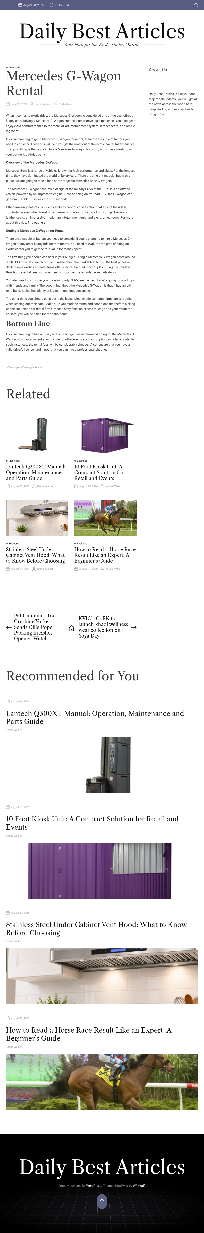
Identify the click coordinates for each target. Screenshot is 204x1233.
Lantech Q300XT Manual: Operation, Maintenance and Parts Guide (36, 472)
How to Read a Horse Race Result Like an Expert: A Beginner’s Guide (105, 555)
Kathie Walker (43, 104)
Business (82, 460)
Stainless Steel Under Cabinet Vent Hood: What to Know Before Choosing (35, 555)
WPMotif (139, 1186)
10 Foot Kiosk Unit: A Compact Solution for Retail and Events (98, 472)
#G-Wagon (13, 367)
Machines (14, 460)
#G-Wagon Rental (31, 367)
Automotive (15, 67)
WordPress (93, 1186)
